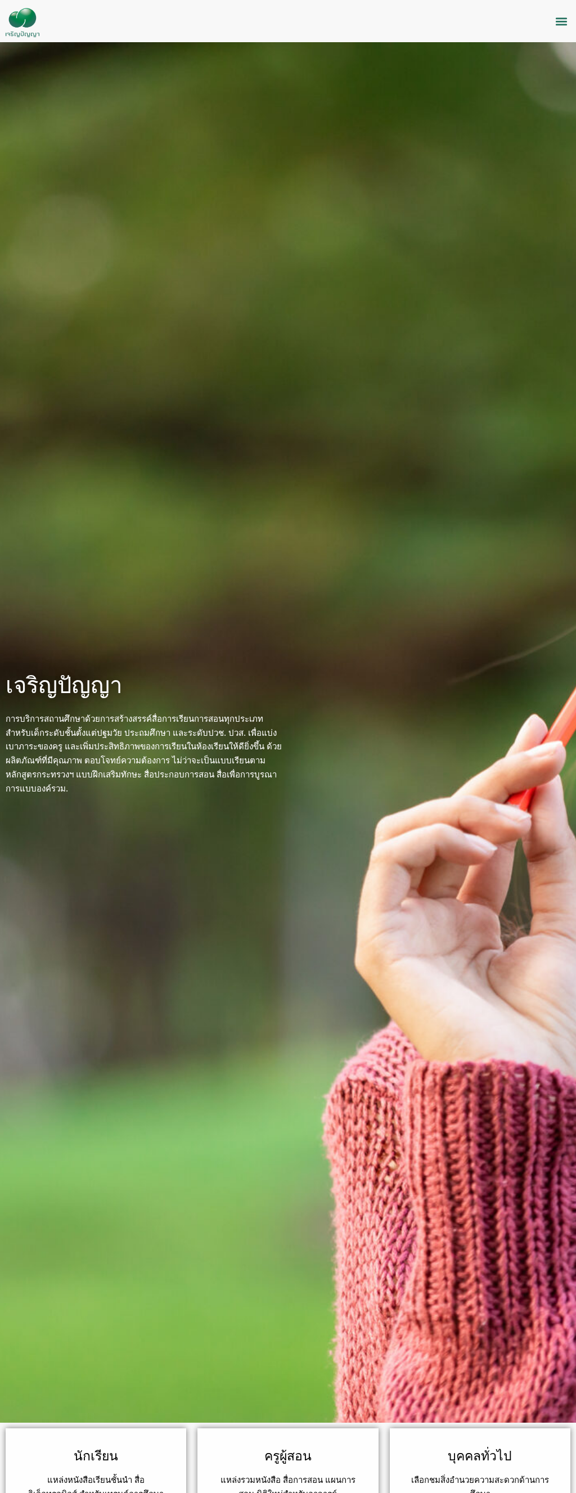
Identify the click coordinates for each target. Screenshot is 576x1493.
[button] (561, 21)
